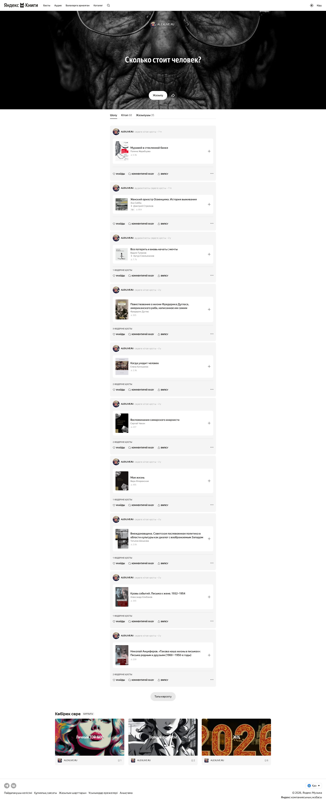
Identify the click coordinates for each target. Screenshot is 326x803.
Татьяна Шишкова (139, 541)
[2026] (236, 737)
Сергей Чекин (137, 423)
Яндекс (286, 797)
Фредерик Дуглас (139, 311)
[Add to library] (209, 151)
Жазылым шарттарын (72, 793)
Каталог (98, 5)
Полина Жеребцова (140, 151)
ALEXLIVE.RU (127, 132)
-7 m (160, 132)
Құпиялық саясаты (45, 793)
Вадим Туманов (138, 253)
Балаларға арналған (77, 5)
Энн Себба (135, 203)
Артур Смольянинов (143, 256)
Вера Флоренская (139, 481)
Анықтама (126, 793)
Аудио (58, 5)
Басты (46, 5)
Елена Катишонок (139, 366)
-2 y (169, 238)
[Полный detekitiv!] (163, 737)
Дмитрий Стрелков (143, 206)
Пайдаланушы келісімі (18, 793)
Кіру (319, 5)
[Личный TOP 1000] (89, 737)
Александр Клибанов (141, 597)
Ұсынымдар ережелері (103, 793)
